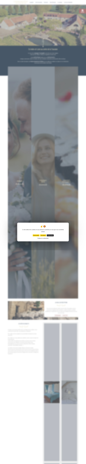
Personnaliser (50, 235)
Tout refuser (43, 235)
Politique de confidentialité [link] (43, 238)
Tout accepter (36, 235)
